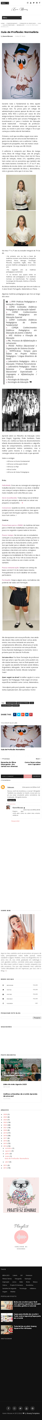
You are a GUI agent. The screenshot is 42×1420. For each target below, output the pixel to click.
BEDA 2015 (5, 1275)
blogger (28, 776)
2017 (5, 1138)
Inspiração (5, 1282)
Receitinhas (29, 1285)
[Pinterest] (37, 3)
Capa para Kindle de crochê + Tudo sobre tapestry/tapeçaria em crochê (27, 1316)
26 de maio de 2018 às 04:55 (31, 810)
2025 (5, 1117)
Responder (11, 800)
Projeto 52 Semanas (16, 1285)
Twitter (22, 989)
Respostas (11, 804)
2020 (5, 1130)
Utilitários (33, 1288)
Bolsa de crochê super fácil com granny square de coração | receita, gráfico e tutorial (27, 1304)
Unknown (10, 787)
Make (21, 1282)
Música (35, 1282)
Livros (14, 1282)
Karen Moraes (18, 808)
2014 (5, 1146)
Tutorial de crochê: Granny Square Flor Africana (25, 1327)
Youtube (22, 994)
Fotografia (18, 1279)
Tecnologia (23, 1288)
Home (3, 23)
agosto (8, 1151)
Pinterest (22, 999)
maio (7, 1156)
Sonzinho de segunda (9, 1288)
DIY (21, 1275)
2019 (5, 1133)
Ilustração (28, 1279)
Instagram (22, 985)
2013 (5, 1165)
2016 (5, 1141)
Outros (4, 1285)
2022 (5, 1125)
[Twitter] (33, 3)
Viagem (4, 1292)
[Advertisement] (21, 882)
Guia (39, 23)
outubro (8, 1148)
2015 (5, 1143)
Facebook (22, 1003)
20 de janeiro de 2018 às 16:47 (31, 787)
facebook (36, 776)
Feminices (29, 1275)
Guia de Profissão (9, 25)
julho (7, 1154)
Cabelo (15, 1275)
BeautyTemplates (33, 1413)
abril (7, 1162)
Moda (28, 1282)
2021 (5, 1127)
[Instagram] (27, 3)
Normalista (20, 25)
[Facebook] (39, 3)
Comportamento (11, 23)
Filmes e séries (7, 1279)
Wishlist (12, 1292)
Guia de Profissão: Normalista (13, 750)
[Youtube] (30, 3)
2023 (5, 1122)
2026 (5, 1114)
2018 (5, 1135)
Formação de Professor (28, 23)
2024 (5, 1120)
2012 (5, 1168)
